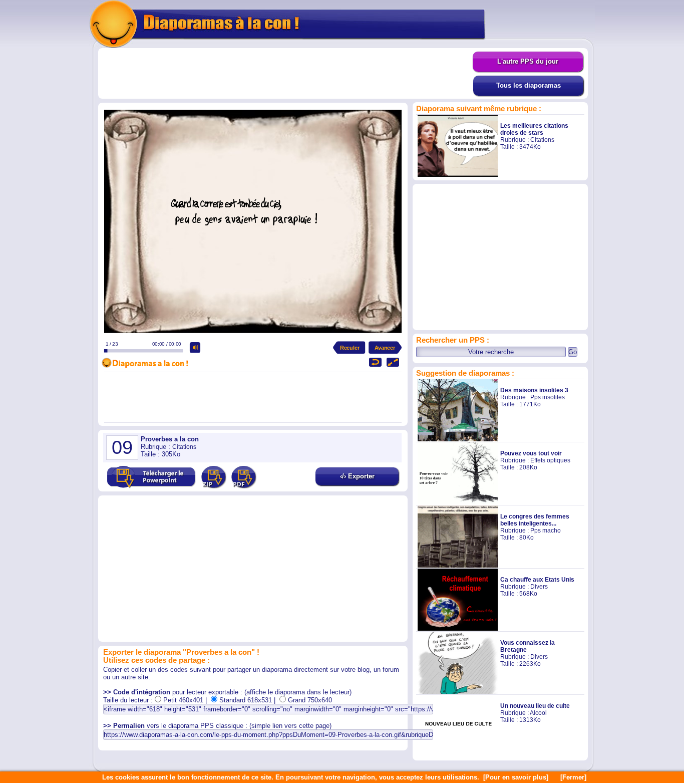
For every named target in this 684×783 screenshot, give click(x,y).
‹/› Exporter (357, 476)
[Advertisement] (285, 73)
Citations (542, 139)
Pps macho (545, 530)
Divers (539, 586)
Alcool (538, 712)
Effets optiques (550, 460)
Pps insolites (547, 397)
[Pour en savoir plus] (515, 777)
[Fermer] (573, 777)
